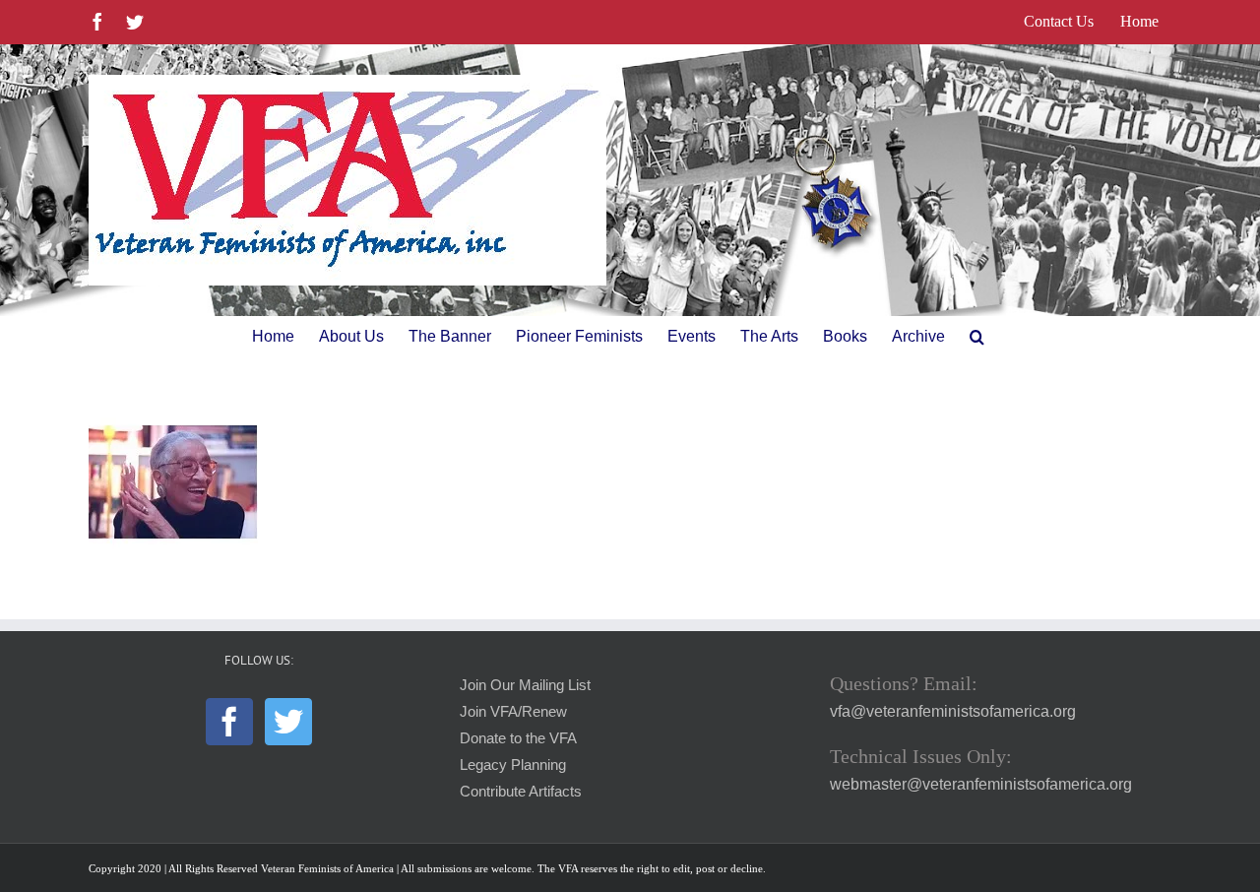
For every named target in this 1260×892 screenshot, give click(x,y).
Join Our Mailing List (525, 685)
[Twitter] (288, 721)
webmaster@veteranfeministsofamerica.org (981, 784)
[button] (977, 336)
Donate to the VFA (518, 738)
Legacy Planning (513, 765)
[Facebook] (229, 721)
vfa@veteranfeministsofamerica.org (953, 711)
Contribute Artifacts (521, 791)
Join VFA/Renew (513, 712)
